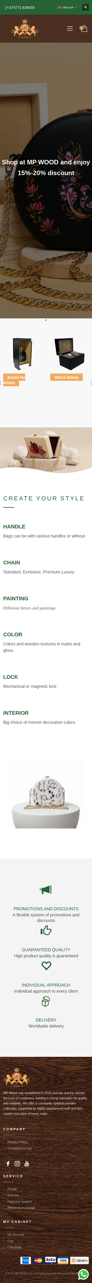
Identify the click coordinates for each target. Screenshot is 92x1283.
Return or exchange (21, 1207)
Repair (12, 1189)
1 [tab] (46, 320)
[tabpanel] (46, 167)
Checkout (14, 1247)
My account (15, 1234)
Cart (10, 1241)
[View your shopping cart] (84, 29)
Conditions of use (19, 1148)
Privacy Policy (17, 1142)
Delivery (13, 1195)
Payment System (19, 1201)
